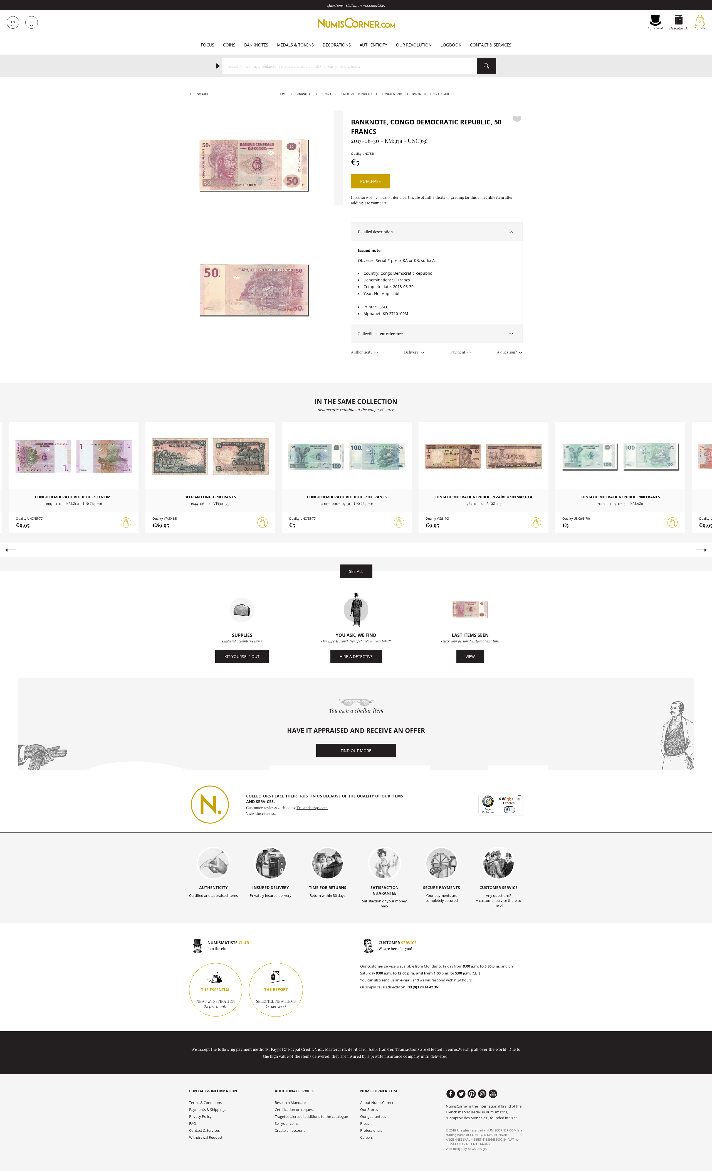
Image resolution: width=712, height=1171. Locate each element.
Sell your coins (286, 1123)
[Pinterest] (472, 1094)
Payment (458, 351)
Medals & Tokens (295, 45)
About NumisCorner (377, 1102)
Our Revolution (414, 45)
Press (364, 1123)
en (13, 22)
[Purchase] (126, 522)
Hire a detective (356, 656)
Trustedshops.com (312, 807)
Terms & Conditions (205, 1102)
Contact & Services (490, 45)
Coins (229, 45)
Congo (326, 94)
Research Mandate (290, 1102)
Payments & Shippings (207, 1109)
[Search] (486, 66)
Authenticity (373, 45)
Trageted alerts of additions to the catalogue (311, 1116)
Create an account (290, 1130)
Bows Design (477, 1149)
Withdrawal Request (205, 1137)
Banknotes (256, 45)
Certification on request (294, 1109)
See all (356, 571)
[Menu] (519, 797)
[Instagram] (482, 1094)
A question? (507, 351)
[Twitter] (461, 1094)
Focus (207, 45)
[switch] (509, 809)
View (470, 656)
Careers (366, 1137)
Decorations (337, 45)
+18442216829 (374, 5)
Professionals (371, 1130)
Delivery (411, 351)
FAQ (192, 1123)
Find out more (356, 750)
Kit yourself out (241, 656)
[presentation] (10, 550)
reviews (268, 813)
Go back (202, 93)
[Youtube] (493, 1094)
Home (283, 94)
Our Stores (369, 1109)
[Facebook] (451, 1094)
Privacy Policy (200, 1116)
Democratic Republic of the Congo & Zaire (371, 94)
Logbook (451, 45)
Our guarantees (373, 1116)
